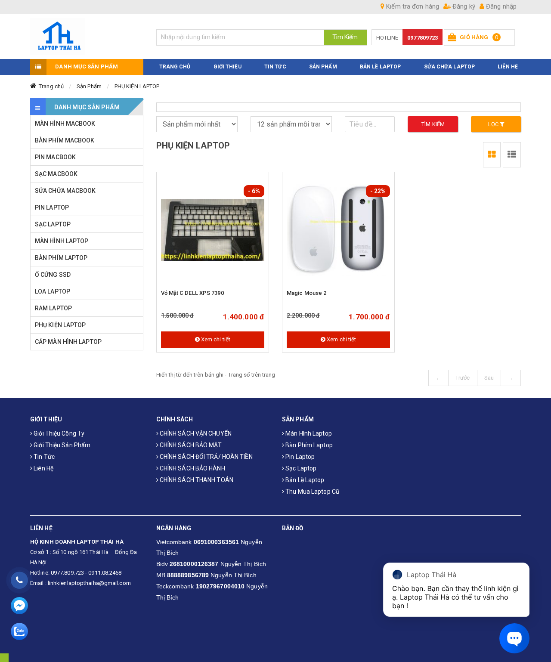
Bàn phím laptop (308, 445)
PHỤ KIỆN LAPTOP (137, 86)
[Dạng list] (512, 154)
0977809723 (422, 37)
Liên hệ (42, 468)
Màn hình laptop (308, 433)
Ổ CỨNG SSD (53, 274)
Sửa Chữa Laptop (449, 67)
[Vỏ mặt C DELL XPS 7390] (212, 230)
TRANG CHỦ (175, 67)
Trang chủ (51, 86)
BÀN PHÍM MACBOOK (65, 140)
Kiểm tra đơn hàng (411, 6)
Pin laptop (299, 456)
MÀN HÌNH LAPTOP (62, 241)
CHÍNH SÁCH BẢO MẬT (190, 445)
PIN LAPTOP (52, 207)
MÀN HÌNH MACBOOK (65, 123)
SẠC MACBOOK (56, 173)
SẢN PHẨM (323, 67)
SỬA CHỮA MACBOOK (65, 190)
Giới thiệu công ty (58, 433)
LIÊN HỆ (508, 67)
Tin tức (43, 456)
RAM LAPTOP (53, 308)
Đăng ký (463, 6)
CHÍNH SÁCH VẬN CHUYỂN (195, 433)
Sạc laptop (300, 468)
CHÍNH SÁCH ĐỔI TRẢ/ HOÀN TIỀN (205, 456)
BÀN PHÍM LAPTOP (61, 257)
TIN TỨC (275, 67)
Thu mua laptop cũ (311, 491)
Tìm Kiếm (345, 37)
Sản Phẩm (89, 86)
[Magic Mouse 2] (338, 230)
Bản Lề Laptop (380, 67)
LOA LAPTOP (52, 291)
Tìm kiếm (433, 124)
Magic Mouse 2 (306, 293)
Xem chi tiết (215, 339)
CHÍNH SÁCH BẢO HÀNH (191, 468)
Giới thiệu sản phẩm (61, 445)
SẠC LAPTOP (53, 224)
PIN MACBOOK (55, 157)
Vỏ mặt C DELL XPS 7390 (192, 293)
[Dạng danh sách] (492, 154)
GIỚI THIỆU (227, 67)
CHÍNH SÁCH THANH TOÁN (195, 479)
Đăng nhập (500, 6)
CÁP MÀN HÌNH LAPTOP (68, 341)
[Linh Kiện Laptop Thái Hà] (86, 36)
